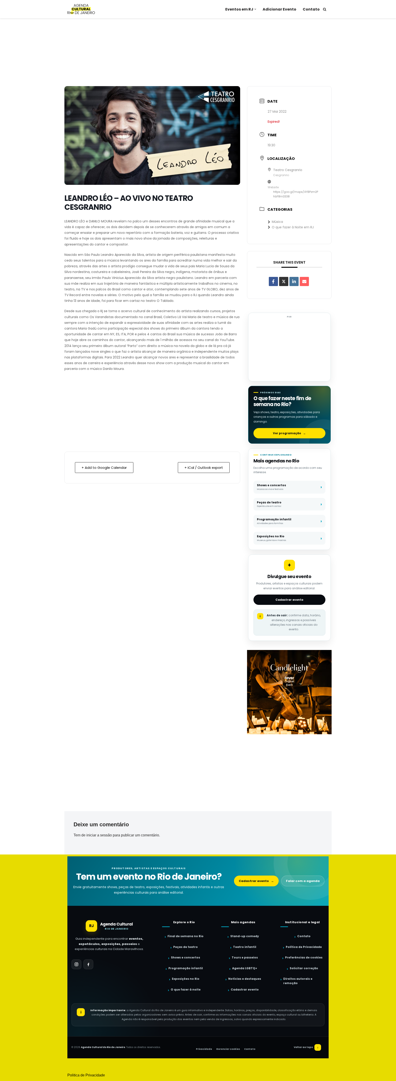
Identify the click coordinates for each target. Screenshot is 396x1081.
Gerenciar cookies (228, 1049)
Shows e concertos (185, 957)
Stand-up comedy (244, 936)
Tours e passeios (245, 957)
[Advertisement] (198, 52)
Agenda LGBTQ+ (244, 968)
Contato (311, 9)
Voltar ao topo (306, 1047)
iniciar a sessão (99, 835)
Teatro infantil (244, 947)
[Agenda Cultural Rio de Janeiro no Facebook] (88, 964)
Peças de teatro (185, 947)
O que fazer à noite (186, 989)
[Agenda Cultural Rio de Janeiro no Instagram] (76, 964)
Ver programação (289, 433)
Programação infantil (185, 968)
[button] (255, 9)
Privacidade (204, 1049)
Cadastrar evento (289, 600)
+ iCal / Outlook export (203, 467)
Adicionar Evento (279, 9)
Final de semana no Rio (186, 936)
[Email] (304, 281)
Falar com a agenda (303, 881)
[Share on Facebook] (273, 281)
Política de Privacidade (304, 947)
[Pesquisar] (324, 9)
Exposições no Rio (185, 979)
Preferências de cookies (303, 957)
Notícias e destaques (244, 979)
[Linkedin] (294, 281)
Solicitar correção (304, 968)
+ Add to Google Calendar (104, 467)
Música (277, 221)
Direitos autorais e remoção (297, 981)
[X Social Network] (283, 281)
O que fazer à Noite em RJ (293, 227)
